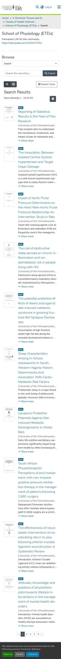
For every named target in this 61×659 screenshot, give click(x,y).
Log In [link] (48, 7)
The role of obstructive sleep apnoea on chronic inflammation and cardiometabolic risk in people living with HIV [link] (37, 257)
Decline (19, 654)
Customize (32, 654)
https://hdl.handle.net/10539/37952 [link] (22, 43)
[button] (17, 7)
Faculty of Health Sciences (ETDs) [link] (21, 22)
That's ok (8, 654)
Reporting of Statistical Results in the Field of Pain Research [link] (37, 116)
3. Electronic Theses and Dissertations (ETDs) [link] (28, 18)
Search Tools (48, 84)
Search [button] (51, 73)
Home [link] (5, 18)
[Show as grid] (13, 84)
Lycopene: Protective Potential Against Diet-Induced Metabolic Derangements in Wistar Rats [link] (35, 422)
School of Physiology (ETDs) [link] (21, 25)
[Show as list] (7, 84)
